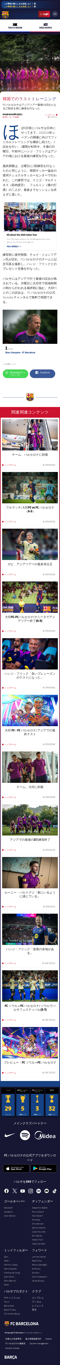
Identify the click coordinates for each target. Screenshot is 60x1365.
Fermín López (11, 1264)
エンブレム (38, 1297)
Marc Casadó (10, 1268)
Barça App (9, 1305)
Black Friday (10, 1309)
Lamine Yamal (39, 1256)
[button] (7, 327)
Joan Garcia (9, 1215)
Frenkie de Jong (12, 1272)
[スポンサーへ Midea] (44, 1135)
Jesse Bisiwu (38, 1280)
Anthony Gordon (36, 1270)
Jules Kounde (38, 1231)
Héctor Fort (37, 1239)
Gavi (6, 1256)
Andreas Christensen (38, 1221)
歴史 (34, 1309)
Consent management (39, 1343)
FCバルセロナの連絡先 (15, 1343)
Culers (44, 14)
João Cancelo (38, 1243)
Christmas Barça (12, 1313)
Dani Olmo (9, 1276)
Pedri (6, 1260)
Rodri (6, 1284)
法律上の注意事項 (13, 1339)
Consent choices (12, 1348)
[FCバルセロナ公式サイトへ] (5, 15)
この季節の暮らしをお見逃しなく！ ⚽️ (20, 5)
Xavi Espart (37, 1215)
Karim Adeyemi (39, 1276)
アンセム (36, 1301)
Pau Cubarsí (38, 1211)
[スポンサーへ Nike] (10, 1135)
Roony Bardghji (39, 1264)
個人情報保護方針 (33, 1339)
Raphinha (37, 1260)
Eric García (37, 1235)
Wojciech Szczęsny (8, 1209)
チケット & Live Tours (12, 1299)
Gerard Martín (39, 1227)
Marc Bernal (10, 1280)
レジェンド (38, 1305)
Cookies (48, 1339)
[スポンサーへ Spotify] (25, 1135)
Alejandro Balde (40, 1207)
